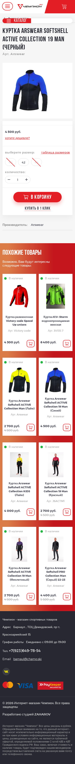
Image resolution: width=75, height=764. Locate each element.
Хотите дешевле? (17, 138)
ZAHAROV (42, 714)
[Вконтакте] (6, 671)
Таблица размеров (55, 152)
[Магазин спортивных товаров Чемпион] (30, 7)
